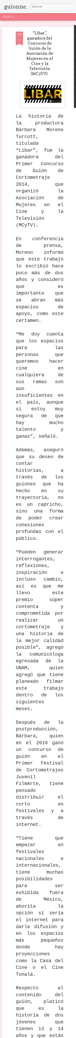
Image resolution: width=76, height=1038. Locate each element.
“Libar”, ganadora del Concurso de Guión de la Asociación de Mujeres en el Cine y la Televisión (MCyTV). (39, 53)
